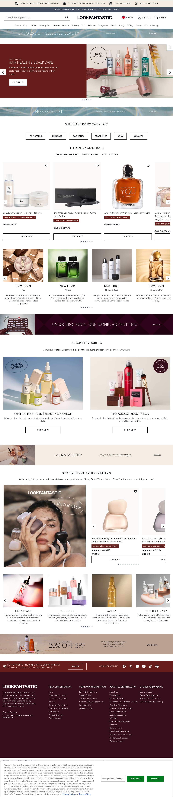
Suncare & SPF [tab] (90, 154)
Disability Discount (118, 711)
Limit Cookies (136, 779)
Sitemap (113, 725)
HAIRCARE (57, 136)
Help (51, 692)
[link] (144, 17)
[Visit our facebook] (124, 666)
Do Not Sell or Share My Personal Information (18, 716)
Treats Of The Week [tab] (67, 154)
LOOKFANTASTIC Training (151, 702)
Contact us (54, 711)
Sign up (75, 666)
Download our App (57, 695)
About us (114, 692)
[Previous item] (5, 202)
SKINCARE (138, 136)
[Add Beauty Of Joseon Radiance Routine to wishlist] (46, 165)
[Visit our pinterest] (157, 666)
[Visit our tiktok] (150, 666)
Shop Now (18, 82)
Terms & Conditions (88, 692)
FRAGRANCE (101, 136)
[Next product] (163, 526)
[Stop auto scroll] (170, 47)
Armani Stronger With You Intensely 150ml (127, 213)
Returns (52, 702)
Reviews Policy (85, 708)
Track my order (55, 718)
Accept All (155, 779)
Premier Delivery (56, 715)
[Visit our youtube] (144, 666)
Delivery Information (58, 705)
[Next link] (168, 278)
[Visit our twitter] (130, 666)
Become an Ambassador (121, 734)
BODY (120, 136)
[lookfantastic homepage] (95, 17)
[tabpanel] (86, 202)
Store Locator (146, 692)
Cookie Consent (10, 712)
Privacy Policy (85, 695)
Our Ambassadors (118, 715)
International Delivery (58, 708)
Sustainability (85, 705)
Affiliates (113, 718)
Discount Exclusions (58, 698)
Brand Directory (117, 698)
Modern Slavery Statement (91, 702)
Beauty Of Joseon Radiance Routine (22, 213)
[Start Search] (66, 17)
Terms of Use (85, 794)
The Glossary (115, 695)
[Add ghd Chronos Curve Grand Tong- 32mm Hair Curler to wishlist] (97, 165)
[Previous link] (5, 278)
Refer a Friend (116, 728)
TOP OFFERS (36, 136)
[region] (86, 779)
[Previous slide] (3, 72)
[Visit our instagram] (137, 666)
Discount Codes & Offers (121, 708)
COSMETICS (79, 136)
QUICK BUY (26, 236)
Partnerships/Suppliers (120, 721)
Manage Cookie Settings (112, 779)
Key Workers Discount (120, 731)
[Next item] (168, 202)
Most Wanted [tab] (110, 154)
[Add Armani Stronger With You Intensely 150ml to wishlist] (148, 165)
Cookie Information (88, 698)
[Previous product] (93, 526)
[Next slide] (170, 72)
